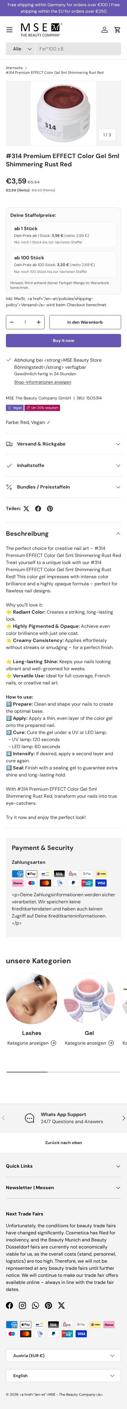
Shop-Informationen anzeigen (42, 382)
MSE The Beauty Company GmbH (38, 398)
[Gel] (89, 998)
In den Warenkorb (85, 322)
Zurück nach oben (63, 1142)
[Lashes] (31, 998)
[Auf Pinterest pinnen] (50, 509)
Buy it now (63, 340)
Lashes (31, 1033)
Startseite (14, 67)
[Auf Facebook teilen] (38, 509)
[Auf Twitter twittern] (26, 509)
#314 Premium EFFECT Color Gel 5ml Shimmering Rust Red (55, 72)
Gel (89, 1033)
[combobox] (63, 48)
